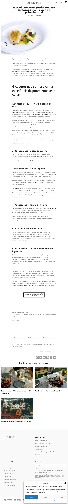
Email (30, 337)
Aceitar (32, 497)
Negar (45, 497)
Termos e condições (9, 473)
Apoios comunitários (41, 446)
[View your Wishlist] (62, 2)
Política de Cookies (39, 501)
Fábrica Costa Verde (41, 440)
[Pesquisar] (56, 2)
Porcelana (38, 15)
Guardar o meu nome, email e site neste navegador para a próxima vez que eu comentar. (33, 345)
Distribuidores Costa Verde (43, 443)
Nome (14, 337)
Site (44, 337)
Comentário (16, 320)
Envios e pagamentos (9, 468)
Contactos (6, 465)
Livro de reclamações (9, 485)
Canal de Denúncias (40, 455)
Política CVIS (7, 476)
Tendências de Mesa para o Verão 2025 (48, 391)
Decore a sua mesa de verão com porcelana (16, 421)
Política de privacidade (49, 501)
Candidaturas (39, 449)
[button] (65, 483)
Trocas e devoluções (9, 470)
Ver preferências (59, 497)
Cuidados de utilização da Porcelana (45, 452)
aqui (49, 476)
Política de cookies (8, 482)
